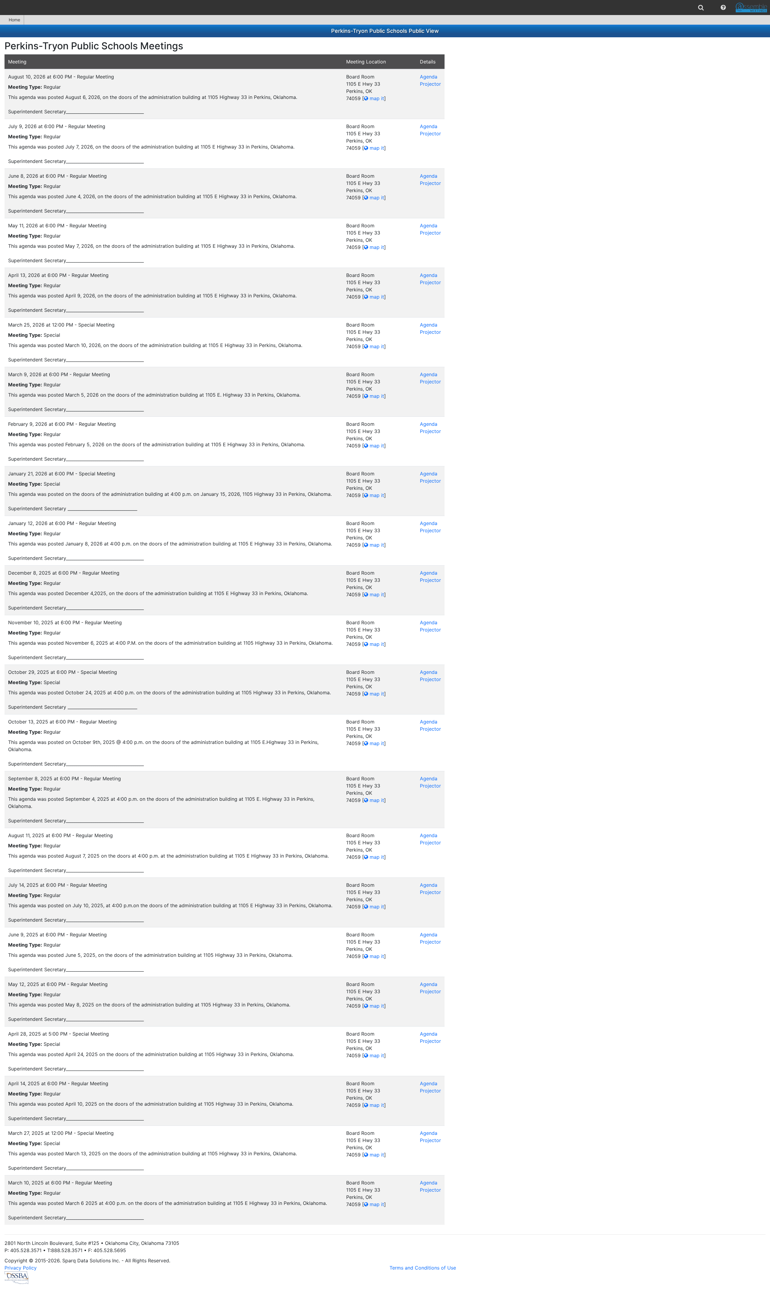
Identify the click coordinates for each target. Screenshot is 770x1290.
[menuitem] (701, 7)
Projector (430, 84)
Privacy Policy (21, 1268)
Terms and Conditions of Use (423, 1268)
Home (14, 19)
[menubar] (385, 7)
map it (376, 98)
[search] (701, 7)
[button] (723, 8)
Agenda (428, 77)
